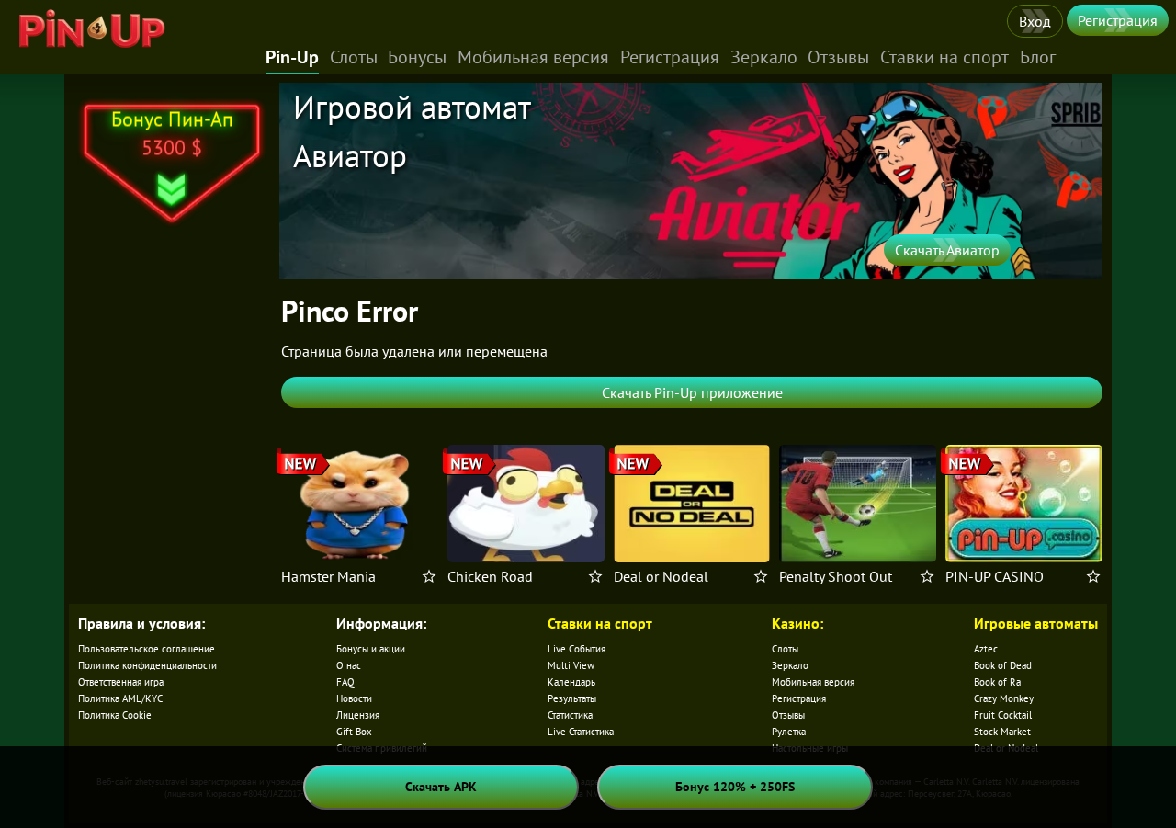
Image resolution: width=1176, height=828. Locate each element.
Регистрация (1118, 20)
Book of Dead (1003, 665)
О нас (348, 665)
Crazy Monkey (1004, 698)
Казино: (797, 623)
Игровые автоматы (1036, 623)
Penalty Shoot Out (835, 576)
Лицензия (357, 715)
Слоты (354, 57)
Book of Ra (997, 681)
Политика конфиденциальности (147, 665)
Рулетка (789, 731)
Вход (1035, 21)
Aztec (986, 648)
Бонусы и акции (370, 648)
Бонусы (417, 57)
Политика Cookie (115, 715)
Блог (1038, 57)
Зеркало (763, 57)
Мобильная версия (533, 57)
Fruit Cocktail (1003, 715)
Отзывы (838, 57)
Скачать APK (441, 786)
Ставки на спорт (944, 57)
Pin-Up (292, 57)
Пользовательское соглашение (146, 648)
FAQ (345, 681)
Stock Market (1002, 731)
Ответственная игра (121, 681)
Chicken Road (490, 576)
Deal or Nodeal (661, 576)
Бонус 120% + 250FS (735, 786)
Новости (354, 698)
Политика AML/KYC (120, 698)
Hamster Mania (328, 576)
